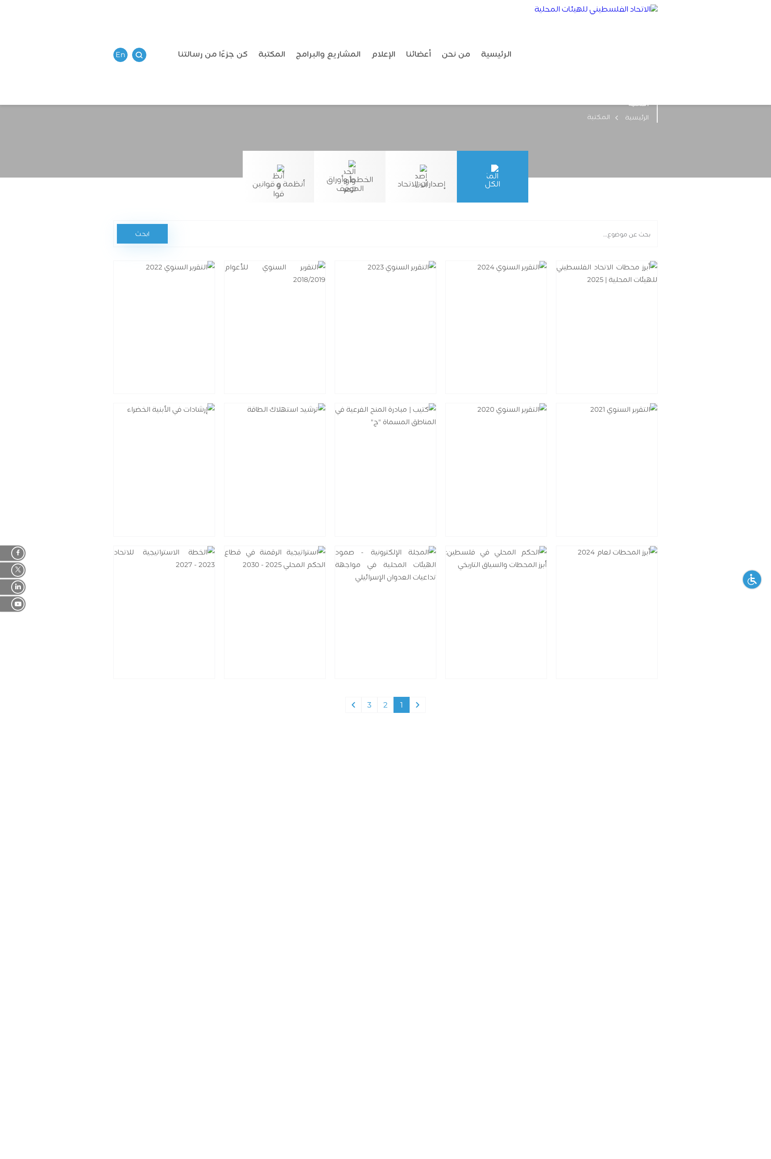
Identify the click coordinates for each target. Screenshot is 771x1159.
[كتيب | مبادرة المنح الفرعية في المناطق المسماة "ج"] (394, 485)
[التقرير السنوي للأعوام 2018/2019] (284, 342)
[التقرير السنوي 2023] (403, 336)
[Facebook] (12, 553)
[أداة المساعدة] (752, 580)
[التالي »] (353, 705)
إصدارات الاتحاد (421, 184)
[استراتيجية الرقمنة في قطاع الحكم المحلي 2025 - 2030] (284, 627)
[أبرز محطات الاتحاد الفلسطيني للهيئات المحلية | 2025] (616, 342)
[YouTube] (12, 604)
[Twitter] (12, 570)
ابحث (142, 234)
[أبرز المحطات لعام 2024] (625, 621)
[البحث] (139, 55)
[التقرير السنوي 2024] (514, 336)
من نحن (456, 54)
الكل (492, 184)
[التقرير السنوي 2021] (625, 479)
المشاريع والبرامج (328, 54)
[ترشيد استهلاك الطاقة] (284, 479)
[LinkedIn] (12, 587)
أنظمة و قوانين (279, 184)
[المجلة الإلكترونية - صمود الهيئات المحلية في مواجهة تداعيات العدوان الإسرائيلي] (394, 627)
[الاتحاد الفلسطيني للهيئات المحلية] (596, 54)
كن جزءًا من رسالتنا (213, 54)
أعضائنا (418, 54)
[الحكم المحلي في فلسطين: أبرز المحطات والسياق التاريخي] (514, 627)
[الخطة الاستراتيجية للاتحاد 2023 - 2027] (173, 627)
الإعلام (383, 54)
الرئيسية (496, 54)
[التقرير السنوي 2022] (173, 336)
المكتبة (271, 54)
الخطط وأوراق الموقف (350, 184)
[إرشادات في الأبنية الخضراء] (173, 485)
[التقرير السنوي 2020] (514, 479)
